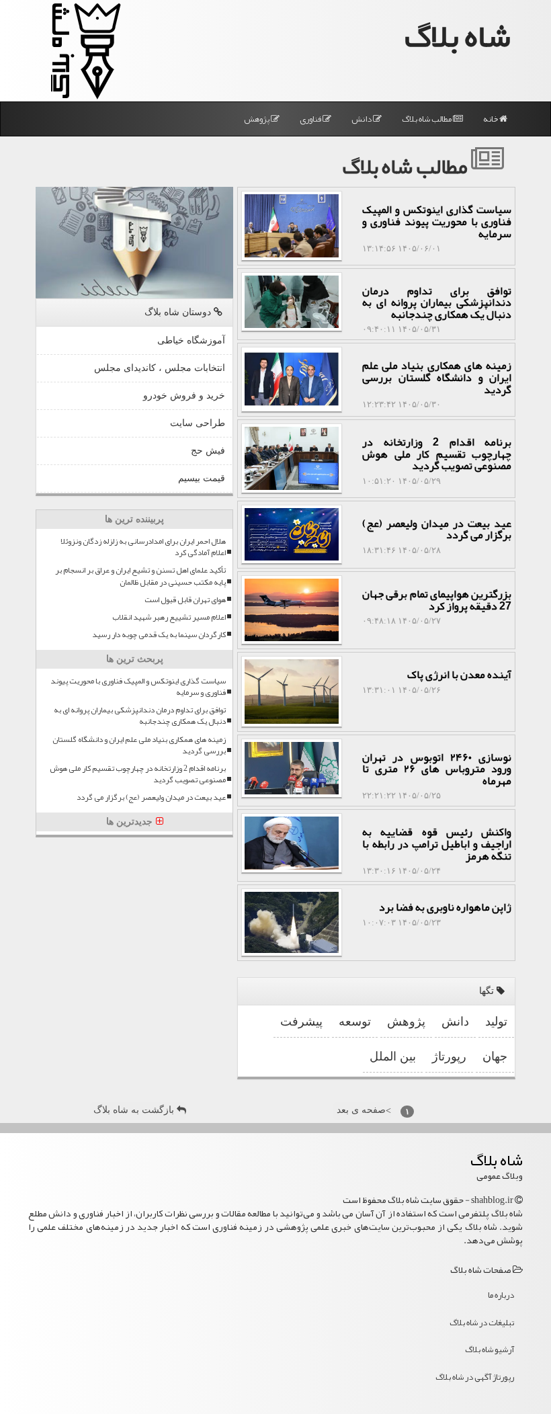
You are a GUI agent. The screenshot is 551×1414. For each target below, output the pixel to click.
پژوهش (257, 119)
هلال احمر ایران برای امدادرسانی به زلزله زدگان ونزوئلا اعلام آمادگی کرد (143, 547)
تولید (496, 1021)
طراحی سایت (197, 423)
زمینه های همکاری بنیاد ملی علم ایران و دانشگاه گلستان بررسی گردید (139, 745)
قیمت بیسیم (201, 478)
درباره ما (501, 1295)
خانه (491, 119)
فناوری (311, 119)
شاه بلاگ (458, 36)
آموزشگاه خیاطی (191, 340)
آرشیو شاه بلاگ (489, 1349)
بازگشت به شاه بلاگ (135, 1110)
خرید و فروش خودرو (184, 395)
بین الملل (393, 1056)
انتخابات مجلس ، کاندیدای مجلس (159, 368)
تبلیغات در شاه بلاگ (482, 1322)
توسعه (355, 1021)
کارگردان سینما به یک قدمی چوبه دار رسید (159, 634)
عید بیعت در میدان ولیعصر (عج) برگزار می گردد (151, 797)
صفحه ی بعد (364, 1110)
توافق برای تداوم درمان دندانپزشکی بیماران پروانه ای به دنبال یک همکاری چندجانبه (140, 715)
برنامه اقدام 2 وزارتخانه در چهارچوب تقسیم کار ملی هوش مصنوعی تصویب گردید (138, 774)
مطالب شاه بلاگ (427, 119)
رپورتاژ (449, 1056)
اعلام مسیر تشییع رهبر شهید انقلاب (169, 617)
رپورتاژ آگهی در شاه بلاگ (474, 1377)
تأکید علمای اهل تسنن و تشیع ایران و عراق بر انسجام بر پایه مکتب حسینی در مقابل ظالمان (140, 576)
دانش (362, 119)
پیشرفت (301, 1021)
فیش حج (208, 451)
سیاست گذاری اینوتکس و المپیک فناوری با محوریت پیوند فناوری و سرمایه (138, 686)
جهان (494, 1056)
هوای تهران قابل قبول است (185, 600)
